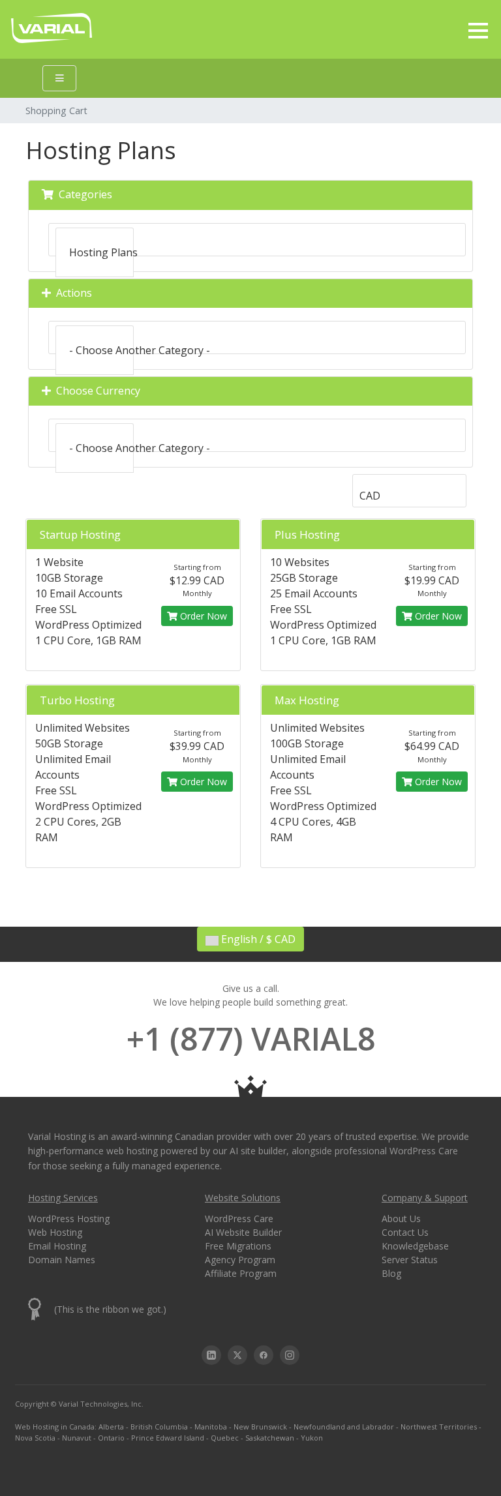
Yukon (312, 1438)
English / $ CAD (257, 939)
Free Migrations (238, 1246)
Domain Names (61, 1259)
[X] (237, 1355)
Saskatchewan (269, 1438)
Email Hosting (57, 1246)
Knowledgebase (415, 1246)
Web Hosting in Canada (55, 1426)
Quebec (225, 1438)
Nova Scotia (35, 1438)
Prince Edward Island (167, 1438)
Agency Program (240, 1259)
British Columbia (159, 1426)
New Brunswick (260, 1426)
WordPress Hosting (69, 1218)
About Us (401, 1218)
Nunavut (76, 1438)
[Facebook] (263, 1355)
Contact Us (405, 1232)
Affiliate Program (241, 1273)
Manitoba (210, 1426)
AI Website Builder (243, 1232)
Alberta (111, 1426)
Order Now (202, 616)
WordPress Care (239, 1218)
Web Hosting (55, 1232)
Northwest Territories (439, 1426)
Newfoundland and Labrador (344, 1426)
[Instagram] (289, 1355)
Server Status (410, 1259)
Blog (391, 1273)
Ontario (111, 1438)
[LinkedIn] (211, 1355)
